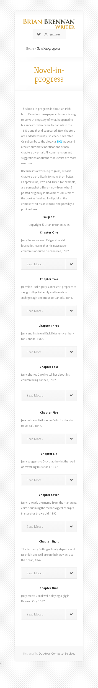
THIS (60, 141)
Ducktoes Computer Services (57, 653)
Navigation (52, 34)
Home (30, 48)
